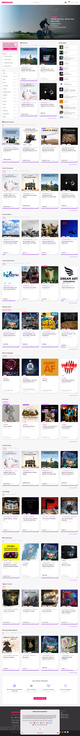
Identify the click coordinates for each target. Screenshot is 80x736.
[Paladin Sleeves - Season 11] (10, 505)
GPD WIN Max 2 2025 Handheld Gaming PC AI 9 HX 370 (29, 150)
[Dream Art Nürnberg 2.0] (69, 274)
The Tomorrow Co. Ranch (29, 287)
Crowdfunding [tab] (15, 170)
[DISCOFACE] (10, 367)
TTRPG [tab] (14, 309)
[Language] (65, 2)
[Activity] (68, 2)
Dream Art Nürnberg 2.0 (68, 287)
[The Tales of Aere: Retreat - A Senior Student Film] (30, 505)
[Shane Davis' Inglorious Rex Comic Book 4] (69, 367)
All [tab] (21, 45)
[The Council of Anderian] (49, 505)
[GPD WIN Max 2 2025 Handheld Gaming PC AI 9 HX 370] (30, 136)
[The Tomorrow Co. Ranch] (30, 274)
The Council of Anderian (49, 518)
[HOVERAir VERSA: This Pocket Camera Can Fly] (28, 91)
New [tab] (10, 401)
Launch (9, 48)
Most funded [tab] (10, 448)
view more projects (52, 118)
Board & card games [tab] (7, 309)
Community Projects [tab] (25, 124)
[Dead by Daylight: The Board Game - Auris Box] (30, 321)
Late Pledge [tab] (21, 170)
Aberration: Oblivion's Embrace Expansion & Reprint (9, 335)
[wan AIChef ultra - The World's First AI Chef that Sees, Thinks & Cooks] (48, 56)
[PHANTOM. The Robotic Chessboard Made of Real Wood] (69, 136)
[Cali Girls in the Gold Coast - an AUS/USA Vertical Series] (49, 413)
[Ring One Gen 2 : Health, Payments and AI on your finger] (48, 91)
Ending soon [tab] (27, 170)
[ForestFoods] (49, 274)
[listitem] (10, 73)
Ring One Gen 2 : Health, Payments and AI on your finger (47, 106)
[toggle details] (37, 80)
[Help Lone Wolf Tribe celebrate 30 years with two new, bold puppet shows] (49, 228)
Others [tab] (24, 309)
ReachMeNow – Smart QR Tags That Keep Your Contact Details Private (29, 381)
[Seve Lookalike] (10, 413)
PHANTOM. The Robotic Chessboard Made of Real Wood (69, 150)
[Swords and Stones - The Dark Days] (69, 321)
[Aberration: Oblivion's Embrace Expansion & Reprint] (10, 321)
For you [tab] (4, 170)
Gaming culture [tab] (33, 124)
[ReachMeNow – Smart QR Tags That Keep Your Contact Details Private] (30, 367)
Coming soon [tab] (5, 401)
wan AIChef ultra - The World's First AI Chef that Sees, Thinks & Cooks (48, 70)
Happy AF (44, 380)
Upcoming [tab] (9, 170)
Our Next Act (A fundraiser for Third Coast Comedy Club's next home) (10, 243)
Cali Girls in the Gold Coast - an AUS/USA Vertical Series (49, 428)
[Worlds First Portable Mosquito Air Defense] (49, 136)
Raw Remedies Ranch (28, 426)
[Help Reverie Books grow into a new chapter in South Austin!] (10, 274)
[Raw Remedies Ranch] (30, 413)
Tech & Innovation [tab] (26, 45)
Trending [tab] (4, 448)
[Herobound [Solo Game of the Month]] (49, 321)
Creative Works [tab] (34, 45)
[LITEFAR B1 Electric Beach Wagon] (30, 182)
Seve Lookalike (7, 426)
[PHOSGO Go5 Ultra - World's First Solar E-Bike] (28, 56)
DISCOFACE (6, 380)
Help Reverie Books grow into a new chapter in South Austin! (10, 289)
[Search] (32, 2)
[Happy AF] (49, 367)
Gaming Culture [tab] (42, 45)
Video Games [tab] (19, 309)
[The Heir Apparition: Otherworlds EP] (69, 413)
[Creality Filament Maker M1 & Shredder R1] (10, 136)
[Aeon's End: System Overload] (69, 505)
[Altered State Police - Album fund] (69, 228)
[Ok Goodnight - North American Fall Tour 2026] (30, 228)
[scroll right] (56, 45)
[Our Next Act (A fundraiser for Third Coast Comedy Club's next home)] (10, 228)
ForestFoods (45, 287)
